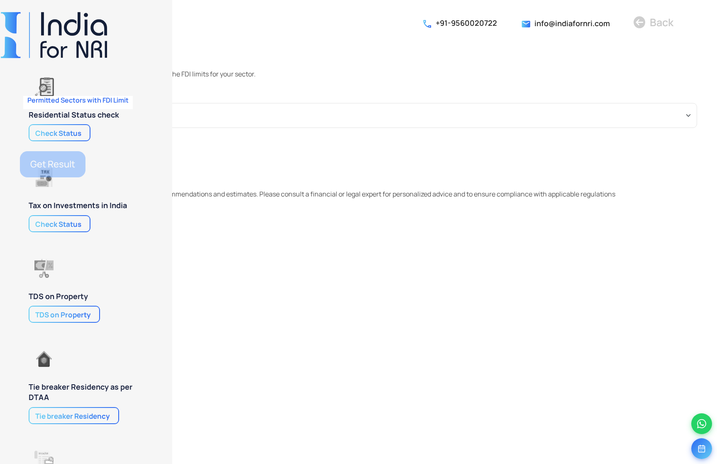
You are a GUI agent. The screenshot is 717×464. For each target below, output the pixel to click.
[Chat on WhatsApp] (701, 423)
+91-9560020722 (466, 23)
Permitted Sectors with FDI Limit (78, 100)
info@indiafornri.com (572, 23)
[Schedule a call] (701, 448)
